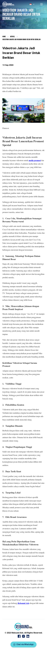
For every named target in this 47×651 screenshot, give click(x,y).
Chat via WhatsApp (25, 644)
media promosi (35, 160)
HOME (4, 36)
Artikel (12, 36)
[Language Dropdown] (32, 4)
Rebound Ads (23, 603)
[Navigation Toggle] (41, 4)
